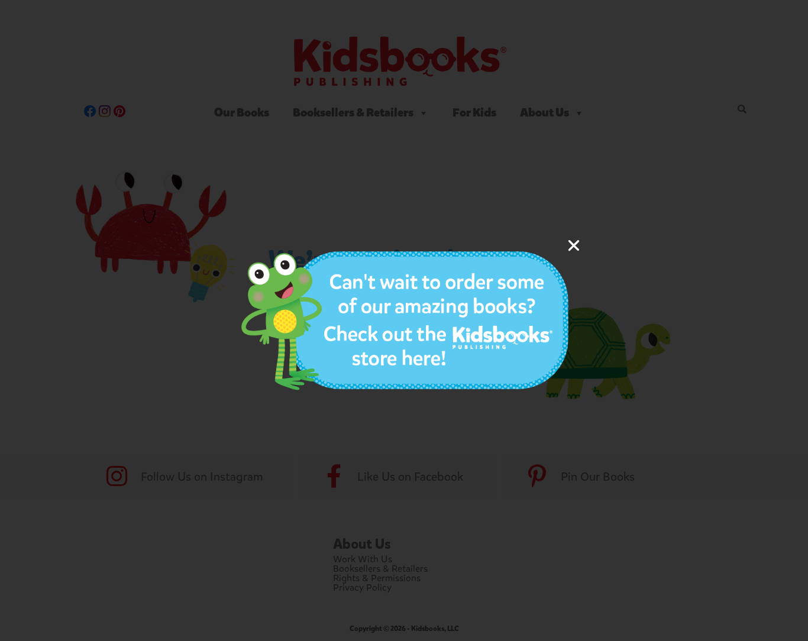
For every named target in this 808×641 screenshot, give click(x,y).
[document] (404, 320)
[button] (573, 245)
